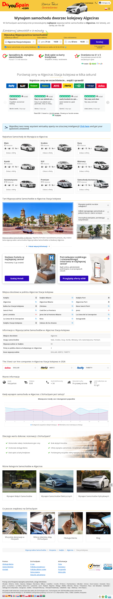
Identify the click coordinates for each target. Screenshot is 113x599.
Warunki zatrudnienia (37, 575)
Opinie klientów (7, 567)
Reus (89, 586)
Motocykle (62, 572)
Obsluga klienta (7, 564)
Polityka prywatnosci (37, 567)
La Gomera (10, 586)
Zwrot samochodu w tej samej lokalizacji (21, 47)
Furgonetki (62, 569)
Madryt (45, 586)
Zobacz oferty (11, 153)
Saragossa (22, 588)
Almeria (11, 584)
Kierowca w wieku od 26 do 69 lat (52, 47)
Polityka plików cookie (38, 569)
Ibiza (108, 584)
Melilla (64, 586)
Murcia (76, 586)
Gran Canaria (94, 584)
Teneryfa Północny (38, 588)
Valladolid (63, 588)
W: (53, 37)
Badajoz (29, 584)
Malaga (58, 586)
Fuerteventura (71, 584)
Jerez (4, 586)
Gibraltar (80, 584)
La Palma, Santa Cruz (22, 586)
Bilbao (43, 584)
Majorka (51, 586)
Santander (106, 586)
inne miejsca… (83, 588)
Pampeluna (83, 586)
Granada (102, 584)
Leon (40, 586)
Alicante (4, 584)
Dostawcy (61, 567)
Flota (60, 564)
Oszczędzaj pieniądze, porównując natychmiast (91, 219)
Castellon (49, 584)
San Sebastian (97, 586)
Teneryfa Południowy (52, 588)
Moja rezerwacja (86, 3)
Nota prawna (35, 572)
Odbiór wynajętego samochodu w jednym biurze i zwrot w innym (91, 212)
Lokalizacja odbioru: (11, 37)
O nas (32, 564)
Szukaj (99, 41)
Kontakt (5, 569)
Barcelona (36, 584)
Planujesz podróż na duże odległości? (88, 205)
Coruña (56, 584)
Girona (86, 584)
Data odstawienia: (70, 37)
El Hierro (62, 584)
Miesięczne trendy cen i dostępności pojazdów (56, 399)
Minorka (70, 586)
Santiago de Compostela (10, 588)
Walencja (74, 588)
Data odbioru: (42, 37)
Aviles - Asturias (20, 584)
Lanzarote (34, 586)
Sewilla (29, 588)
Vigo (69, 588)
